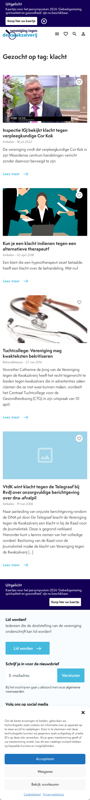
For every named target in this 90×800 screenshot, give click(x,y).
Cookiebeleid (32, 794)
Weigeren (45, 771)
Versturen (71, 675)
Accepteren (45, 758)
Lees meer (16, 174)
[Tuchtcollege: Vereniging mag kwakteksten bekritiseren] (45, 319)
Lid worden (28, 648)
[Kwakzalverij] (21, 34)
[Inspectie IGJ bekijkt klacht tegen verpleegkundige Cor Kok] (45, 99)
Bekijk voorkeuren (45, 784)
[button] (83, 712)
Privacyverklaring (53, 794)
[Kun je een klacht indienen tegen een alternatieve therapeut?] (45, 212)
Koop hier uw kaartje (21, 21)
